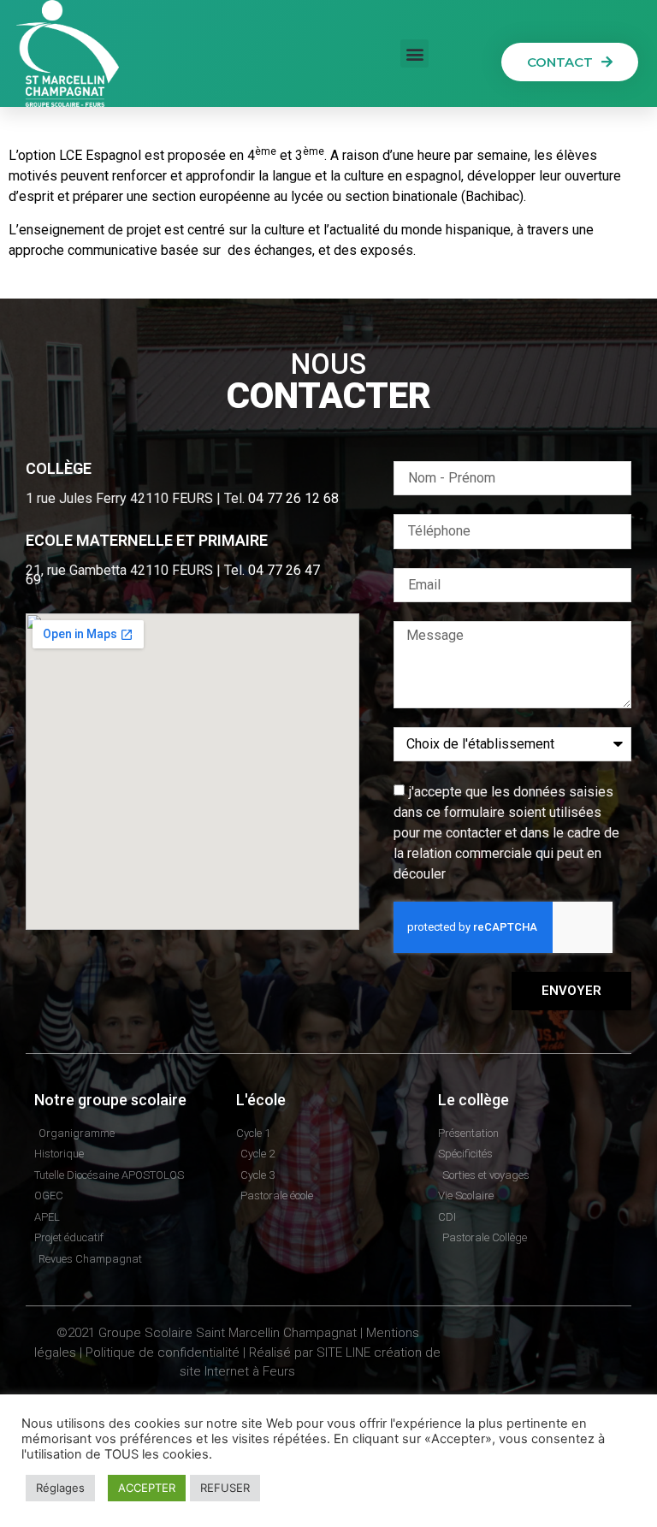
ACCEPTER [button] (146, 1487)
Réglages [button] (60, 1487)
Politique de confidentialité (163, 1352)
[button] (414, 53)
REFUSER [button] (225, 1487)
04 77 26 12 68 (293, 498)
